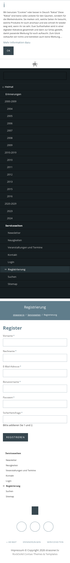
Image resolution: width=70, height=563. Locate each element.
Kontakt (12, 255)
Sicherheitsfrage (13, 412)
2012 (9, 174)
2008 (9, 138)
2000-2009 (10, 101)
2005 (9, 116)
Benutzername (12, 382)
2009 (9, 145)
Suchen (12, 276)
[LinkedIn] (27, 293)
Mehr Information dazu (16, 42)
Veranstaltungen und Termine (25, 247)
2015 (9, 189)
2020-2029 (10, 203)
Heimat (9, 86)
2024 (9, 218)
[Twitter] (19, 293)
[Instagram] (34, 293)
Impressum (17, 550)
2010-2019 (10, 152)
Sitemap (12, 284)
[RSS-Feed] (50, 293)
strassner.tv (18, 314)
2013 (9, 181)
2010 (9, 160)
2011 (9, 167)
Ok (8, 50)
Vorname (9, 335)
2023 (9, 211)
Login (11, 262)
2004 (9, 108)
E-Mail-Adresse (12, 366)
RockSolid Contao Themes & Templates (35, 554)
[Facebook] (42, 293)
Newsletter (14, 233)
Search (63, 63)
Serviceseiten (14, 225)
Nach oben (35, 510)
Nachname (10, 351)
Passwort (9, 397)
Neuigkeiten (15, 240)
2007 (9, 130)
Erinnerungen (13, 94)
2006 (9, 123)
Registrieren (15, 437)
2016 (9, 196)
